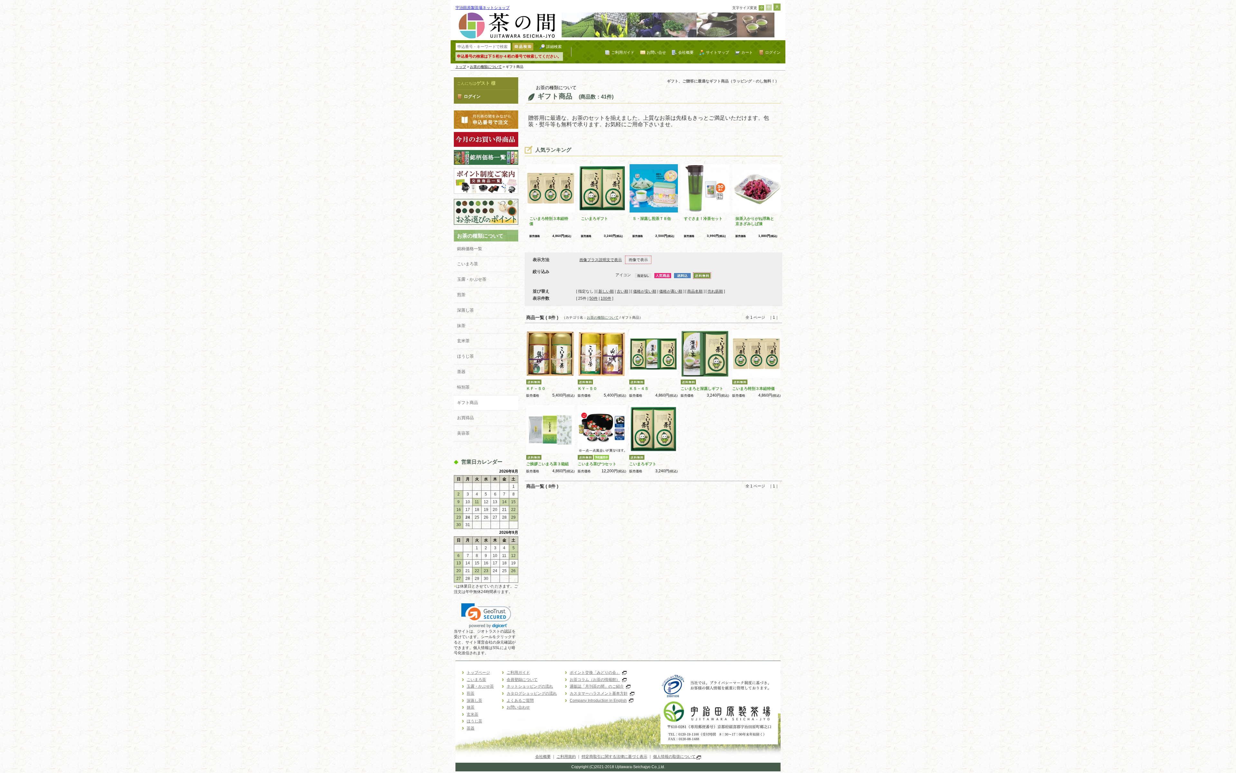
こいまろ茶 (467, 263)
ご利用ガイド (622, 52)
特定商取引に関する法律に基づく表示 (614, 756)
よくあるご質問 (520, 700)
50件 (593, 298)
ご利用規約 (566, 756)
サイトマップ (717, 52)
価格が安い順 (644, 291)
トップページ (478, 672)
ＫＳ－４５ (639, 388)
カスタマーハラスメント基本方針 (599, 693)
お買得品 (465, 417)
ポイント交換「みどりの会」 (595, 672)
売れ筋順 (715, 291)
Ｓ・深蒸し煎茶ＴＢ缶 (651, 218)
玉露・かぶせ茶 (471, 279)
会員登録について (522, 679)
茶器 (461, 371)
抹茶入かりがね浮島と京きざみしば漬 (754, 221)
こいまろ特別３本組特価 (753, 388)
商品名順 (695, 291)
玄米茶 (463, 340)
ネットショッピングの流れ (530, 686)
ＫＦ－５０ (536, 388)
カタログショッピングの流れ (532, 693)
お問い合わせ (518, 707)
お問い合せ (656, 52)
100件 (606, 298)
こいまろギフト (594, 218)
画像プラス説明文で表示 (600, 260)
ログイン (773, 52)
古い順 (622, 291)
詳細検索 (554, 46)
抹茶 (461, 325)
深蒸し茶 (465, 310)
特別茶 (463, 387)
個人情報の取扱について (675, 756)
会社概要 (686, 52)
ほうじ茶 (465, 356)
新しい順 (606, 291)
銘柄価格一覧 (469, 248)
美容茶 (463, 433)
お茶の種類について (486, 67)
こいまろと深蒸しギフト (702, 388)
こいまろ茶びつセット (597, 464)
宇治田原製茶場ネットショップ (482, 7)
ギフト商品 (467, 402)
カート (747, 52)
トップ (460, 67)
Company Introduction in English (598, 700)
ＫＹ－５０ (587, 388)
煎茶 (461, 294)
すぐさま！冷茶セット (703, 218)
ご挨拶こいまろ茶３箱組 (547, 464)
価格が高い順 (670, 291)
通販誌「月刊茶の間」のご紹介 (597, 686)
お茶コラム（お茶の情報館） (595, 679)
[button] (486, 616)
